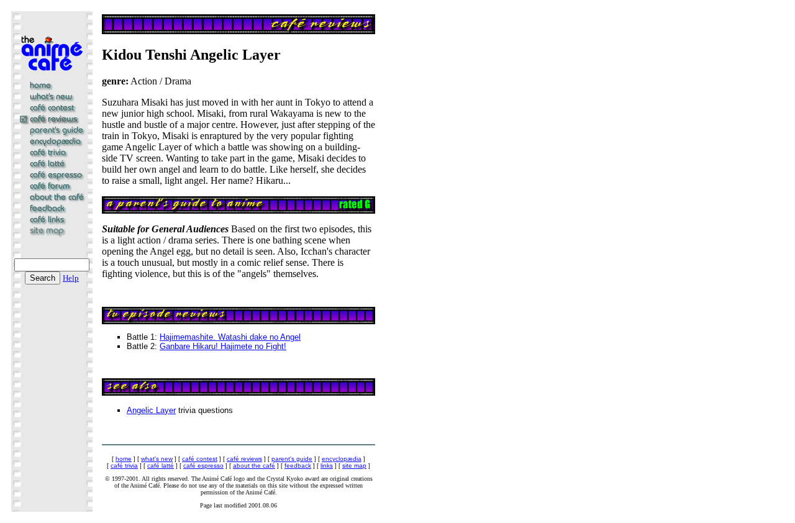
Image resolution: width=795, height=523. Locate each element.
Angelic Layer (151, 410)
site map (354, 465)
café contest (199, 458)
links (326, 465)
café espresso (203, 465)
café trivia (124, 465)
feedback (297, 465)
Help (71, 278)
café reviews (244, 458)
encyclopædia (341, 458)
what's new (157, 458)
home (124, 458)
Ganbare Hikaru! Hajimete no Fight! (223, 346)
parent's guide (291, 458)
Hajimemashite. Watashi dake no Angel (230, 337)
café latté (160, 465)
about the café (254, 465)
